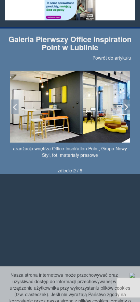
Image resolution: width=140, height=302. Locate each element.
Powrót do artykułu (111, 57)
